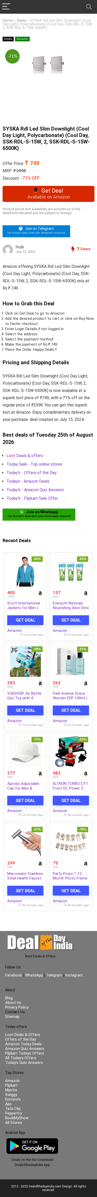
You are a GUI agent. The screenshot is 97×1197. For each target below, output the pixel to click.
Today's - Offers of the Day (31, 472)
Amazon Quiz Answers (24, 1048)
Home (8, 20)
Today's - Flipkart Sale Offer (32, 498)
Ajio (8, 1104)
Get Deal (25, 620)
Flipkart (11, 1085)
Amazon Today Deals (23, 1044)
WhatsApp (34, 975)
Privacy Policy (16, 1007)
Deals (21, 20)
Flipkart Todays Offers (24, 1053)
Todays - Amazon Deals (27, 481)
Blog (9, 998)
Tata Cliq (12, 1108)
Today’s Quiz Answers (24, 1062)
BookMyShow (16, 1118)
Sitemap (12, 1016)
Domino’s (13, 1099)
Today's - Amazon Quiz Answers (35, 489)
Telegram (54, 975)
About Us (13, 1002)
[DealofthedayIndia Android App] (32, 1140)
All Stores (13, 1122)
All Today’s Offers (20, 1058)
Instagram (73, 975)
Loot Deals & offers (24, 455)
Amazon (22, 39)
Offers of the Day (20, 1039)
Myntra (11, 1090)
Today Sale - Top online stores (34, 464)
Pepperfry (13, 1113)
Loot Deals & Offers (22, 1034)
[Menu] (6, 7)
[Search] (89, 7)
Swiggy (11, 1094)
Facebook (14, 975)
